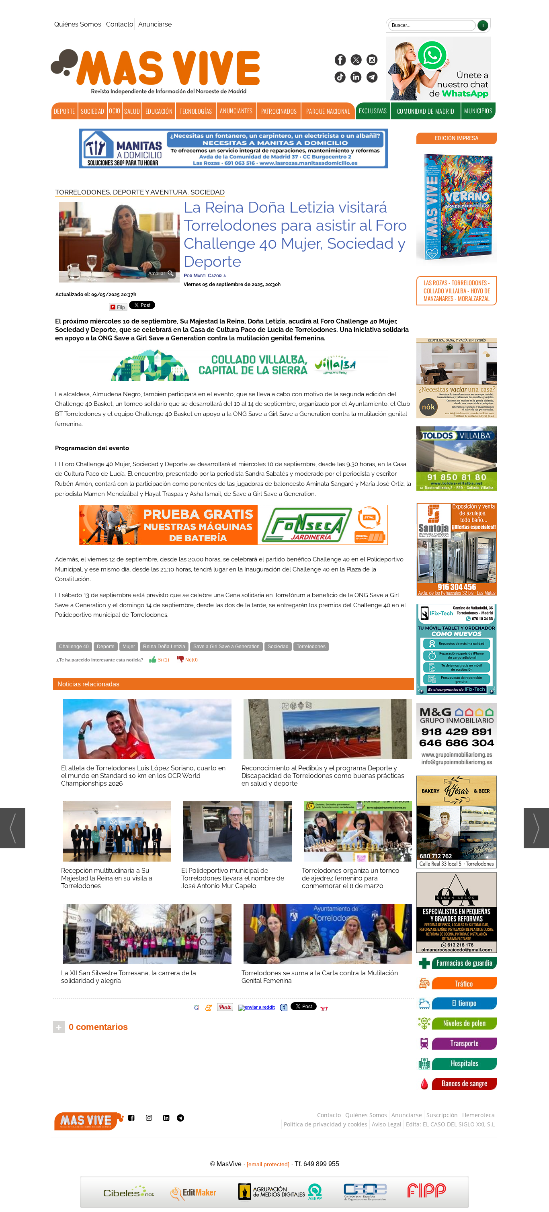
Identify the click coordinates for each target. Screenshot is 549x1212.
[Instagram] (372, 62)
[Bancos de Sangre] (456, 1084)
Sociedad (92, 110)
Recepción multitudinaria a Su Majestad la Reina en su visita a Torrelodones (106, 878)
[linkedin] (356, 79)
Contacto (119, 24)
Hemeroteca (478, 1115)
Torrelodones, (84, 192)
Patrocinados (279, 110)
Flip (121, 306)
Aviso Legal (387, 1124)
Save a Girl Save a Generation (226, 646)
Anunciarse (155, 24)
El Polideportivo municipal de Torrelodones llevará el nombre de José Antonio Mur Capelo (232, 878)
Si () (162, 660)
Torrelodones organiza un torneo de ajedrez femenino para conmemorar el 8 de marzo (350, 878)
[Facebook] (340, 62)
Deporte (64, 110)
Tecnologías (196, 110)
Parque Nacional (328, 110)
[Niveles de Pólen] (456, 1023)
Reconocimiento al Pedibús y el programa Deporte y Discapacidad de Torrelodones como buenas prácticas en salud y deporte (323, 775)
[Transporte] (456, 1044)
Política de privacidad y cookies (325, 1124)
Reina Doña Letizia (164, 646)
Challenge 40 (74, 646)
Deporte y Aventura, (152, 192)
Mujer (129, 646)
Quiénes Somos (77, 24)
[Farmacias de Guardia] (456, 963)
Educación (158, 110)
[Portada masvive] (456, 207)
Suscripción (442, 1115)
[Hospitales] (456, 1064)
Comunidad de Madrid (425, 110)
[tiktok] (340, 79)
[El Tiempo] (456, 1003)
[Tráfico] (456, 983)
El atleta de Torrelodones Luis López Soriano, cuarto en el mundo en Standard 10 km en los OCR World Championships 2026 (143, 775)
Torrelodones (311, 646)
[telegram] (372, 79)
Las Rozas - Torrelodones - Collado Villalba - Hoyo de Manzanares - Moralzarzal (457, 290)
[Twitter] (356, 62)
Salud (132, 110)
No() (191, 660)
